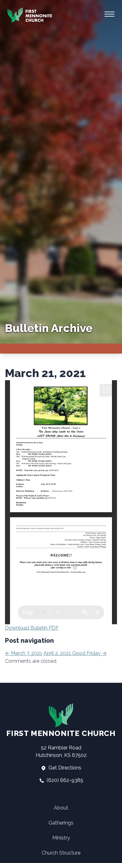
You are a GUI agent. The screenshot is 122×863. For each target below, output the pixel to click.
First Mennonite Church (60, 733)
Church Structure (61, 853)
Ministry (61, 838)
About (61, 808)
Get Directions (64, 768)
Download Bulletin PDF (32, 628)
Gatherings (61, 823)
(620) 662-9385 (64, 780)
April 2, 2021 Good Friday (75, 653)
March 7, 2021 (23, 653)
